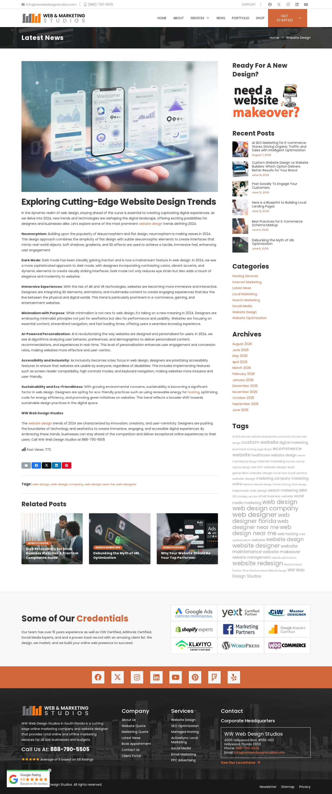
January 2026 (243, 380)
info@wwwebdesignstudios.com (259, 752)
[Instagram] (287, 4)
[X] (278, 4)
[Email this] (26, 465)
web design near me (99, 484)
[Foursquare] (214, 677)
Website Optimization (249, 318)
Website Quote (134, 726)
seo (303, 490)
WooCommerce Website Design (268, 570)
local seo (280, 473)
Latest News (241, 288)
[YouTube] (306, 4)
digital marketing (293, 442)
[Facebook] (269, 4)
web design (40, 484)
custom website (259, 442)
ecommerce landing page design (252, 449)
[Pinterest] (195, 677)
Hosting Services (245, 276)
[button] (208, 18)
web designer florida (261, 518)
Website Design (244, 312)
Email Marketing (183, 754)
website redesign (257, 563)
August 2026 (242, 344)
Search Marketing (246, 300)
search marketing (283, 490)
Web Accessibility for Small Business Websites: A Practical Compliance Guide (52, 553)
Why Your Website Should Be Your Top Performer (185, 555)
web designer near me (260, 524)
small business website (276, 496)
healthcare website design (274, 455)
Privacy (305, 787)
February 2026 (243, 374)
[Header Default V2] (53, 18)
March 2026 (241, 368)
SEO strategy (240, 496)
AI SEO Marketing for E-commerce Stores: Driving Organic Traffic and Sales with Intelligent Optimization (279, 146)
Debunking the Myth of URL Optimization (116, 555)
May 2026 (240, 356)
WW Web (42, 789)
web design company (67, 484)
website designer (256, 546)
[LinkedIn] (297, 4)
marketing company (273, 478)
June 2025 (240, 410)
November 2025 (244, 392)
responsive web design (249, 490)
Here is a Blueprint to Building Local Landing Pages (279, 204)
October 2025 (243, 398)
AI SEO (236, 436)
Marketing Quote (135, 732)
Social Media (242, 306)
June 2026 (240, 350)
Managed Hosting (185, 732)
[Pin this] (66, 465)
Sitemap (288, 787)
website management (251, 557)
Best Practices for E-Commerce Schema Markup (277, 223)
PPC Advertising (183, 760)
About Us (129, 720)
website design (150, 223)
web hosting (287, 534)
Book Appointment (136, 743)
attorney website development (259, 436)
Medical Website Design (257, 484)
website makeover (281, 552)
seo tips (253, 496)
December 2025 (245, 386)
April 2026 (240, 362)
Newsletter (268, 787)
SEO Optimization (185, 726)
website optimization (284, 557)
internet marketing (271, 461)
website (258, 540)
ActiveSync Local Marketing (184, 740)
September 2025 (245, 404)
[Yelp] (234, 677)
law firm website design (269, 467)
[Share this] (36, 465)
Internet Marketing (247, 282)
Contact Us (131, 750)
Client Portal (131, 756)
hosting (193, 392)
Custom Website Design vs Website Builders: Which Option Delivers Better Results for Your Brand (280, 166)
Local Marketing (244, 294)
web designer (126, 484)
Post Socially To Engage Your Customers (274, 186)
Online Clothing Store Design (289, 484)
